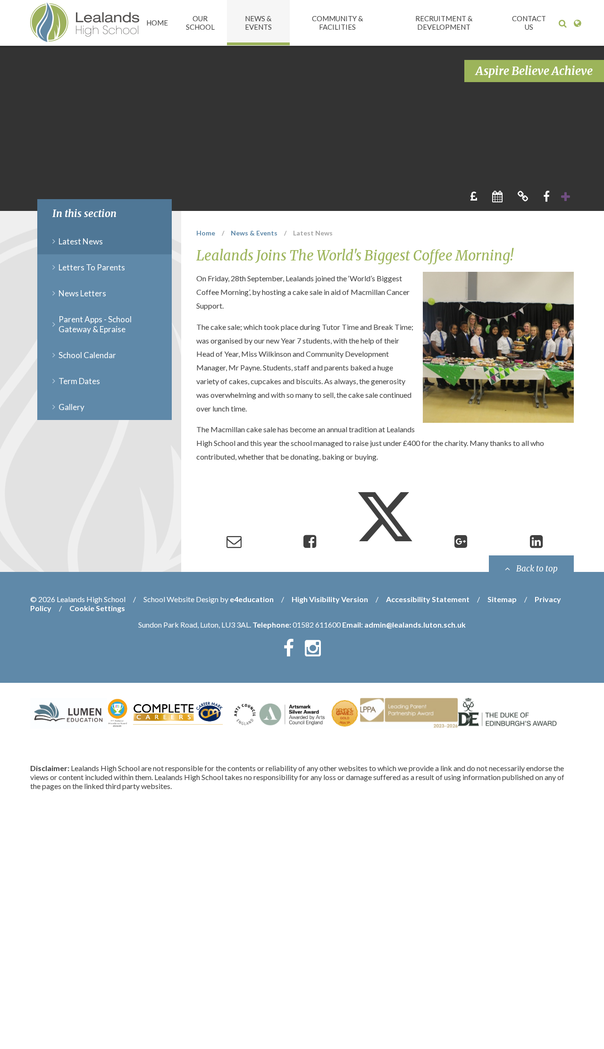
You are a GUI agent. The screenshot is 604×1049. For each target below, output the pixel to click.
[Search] (563, 23)
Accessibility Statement (428, 599)
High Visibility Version (330, 599)
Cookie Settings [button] (97, 608)
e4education (252, 599)
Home (205, 233)
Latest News (313, 233)
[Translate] (577, 23)
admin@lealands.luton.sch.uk (415, 624)
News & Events (254, 233)
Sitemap (502, 599)
